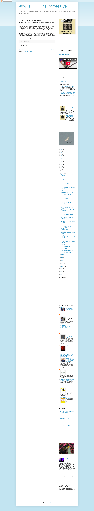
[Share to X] (26, 41)
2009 (61, 272)
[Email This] (23, 41)
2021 (61, 157)
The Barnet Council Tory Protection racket (67, 86)
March (62, 263)
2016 (61, 164)
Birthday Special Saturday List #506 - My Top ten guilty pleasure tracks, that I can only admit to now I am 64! (67, 93)
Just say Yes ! (63, 235)
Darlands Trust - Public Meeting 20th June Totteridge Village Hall (69, 371)
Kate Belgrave (63, 325)
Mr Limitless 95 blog (64, 345)
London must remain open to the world (66, 380)
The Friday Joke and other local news (67, 231)
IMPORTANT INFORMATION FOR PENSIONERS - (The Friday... (67, 197)
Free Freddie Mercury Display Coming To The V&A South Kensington (69, 309)
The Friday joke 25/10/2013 (66, 194)
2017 (61, 163)
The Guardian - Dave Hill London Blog (67, 379)
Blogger (51, 502)
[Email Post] (21, 41)
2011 (61, 269)
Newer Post (21, 49)
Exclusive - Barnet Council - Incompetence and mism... (66, 200)
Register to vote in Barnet (64, 418)
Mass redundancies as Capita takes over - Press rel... (67, 239)
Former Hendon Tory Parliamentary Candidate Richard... (67, 251)
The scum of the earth (65, 198)
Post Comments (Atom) (28, 51)
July (62, 257)
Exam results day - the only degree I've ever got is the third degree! (70, 107)
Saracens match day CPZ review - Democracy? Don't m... (67, 177)
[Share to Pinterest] (28, 41)
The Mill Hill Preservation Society (66, 413)
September (63, 254)
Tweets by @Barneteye (63, 81)
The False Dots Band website (65, 425)
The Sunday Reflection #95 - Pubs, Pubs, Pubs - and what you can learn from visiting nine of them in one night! (67, 124)
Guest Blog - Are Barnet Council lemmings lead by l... (66, 229)
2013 (61, 169)
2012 (61, 268)
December (63, 170)
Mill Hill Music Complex (64, 426)
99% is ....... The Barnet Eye (43, 6)
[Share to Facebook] (27, 41)
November (63, 171)
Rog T (68, 458)
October (62, 173)
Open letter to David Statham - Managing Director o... (66, 203)
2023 (61, 154)
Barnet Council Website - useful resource (67, 411)
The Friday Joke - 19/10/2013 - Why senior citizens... (67, 213)
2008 (61, 274)
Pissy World (68, 398)
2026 (61, 149)
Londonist (62, 307)
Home (37, 49)
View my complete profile (63, 472)
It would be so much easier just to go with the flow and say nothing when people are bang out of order (67, 100)
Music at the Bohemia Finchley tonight (67, 248)
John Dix (62, 333)
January (62, 266)
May (62, 260)
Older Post (53, 49)
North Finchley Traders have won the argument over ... (67, 205)
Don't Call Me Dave (63, 397)
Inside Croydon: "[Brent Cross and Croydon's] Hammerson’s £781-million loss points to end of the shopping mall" (70, 359)
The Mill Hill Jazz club (64, 412)
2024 (61, 152)
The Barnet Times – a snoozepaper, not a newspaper (69, 389)
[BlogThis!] (25, 41)
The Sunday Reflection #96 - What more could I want (70, 116)
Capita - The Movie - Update (66, 252)
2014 (61, 167)
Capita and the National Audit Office (67, 214)
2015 (61, 166)
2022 (61, 155)
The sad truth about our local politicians (68, 216)
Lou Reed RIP (63, 179)
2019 (61, 160)
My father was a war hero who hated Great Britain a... (67, 244)
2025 (61, 151)
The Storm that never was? (65, 183)
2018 (61, 161)
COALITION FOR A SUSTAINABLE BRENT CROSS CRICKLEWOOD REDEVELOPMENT (66, 355)
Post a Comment (23, 47)
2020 (61, 158)
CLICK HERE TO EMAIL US (64, 54)
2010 (61, 271)
